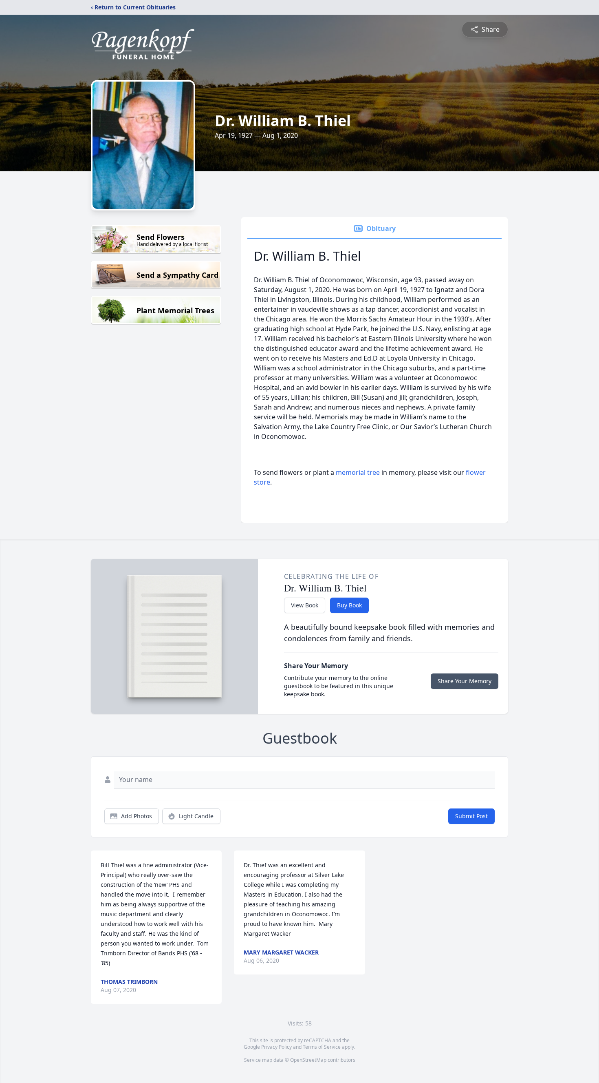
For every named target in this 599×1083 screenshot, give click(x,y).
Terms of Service (322, 1046)
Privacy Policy (276, 1046)
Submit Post (471, 816)
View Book (304, 605)
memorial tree (358, 472)
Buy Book (349, 605)
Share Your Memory (464, 681)
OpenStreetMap (308, 1059)
